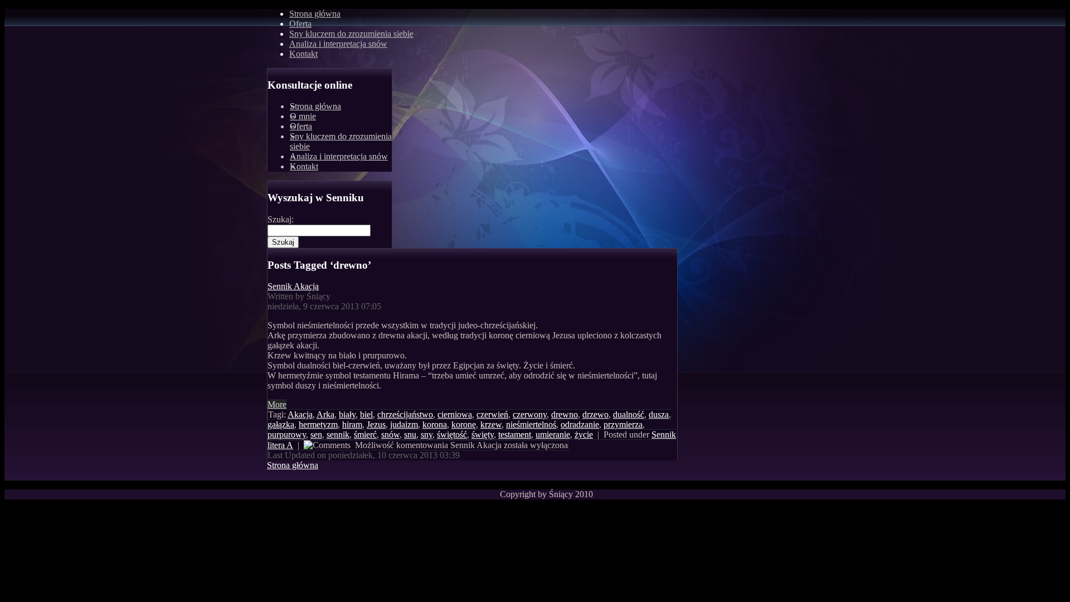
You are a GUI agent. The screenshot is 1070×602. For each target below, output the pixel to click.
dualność (628, 414)
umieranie (553, 434)
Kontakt (304, 166)
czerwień (492, 414)
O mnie (303, 116)
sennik (338, 434)
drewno (564, 414)
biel (366, 414)
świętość (452, 434)
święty (482, 434)
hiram (352, 424)
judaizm (404, 424)
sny (426, 434)
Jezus (376, 424)
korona (434, 424)
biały (347, 414)
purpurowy (287, 434)
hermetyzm (318, 424)
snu (410, 434)
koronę (463, 424)
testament (514, 434)
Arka (325, 414)
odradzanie (580, 424)
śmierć (365, 434)
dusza (659, 414)
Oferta (301, 126)
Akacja (300, 414)
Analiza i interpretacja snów (339, 156)
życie (584, 434)
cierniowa (454, 414)
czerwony (530, 414)
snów (390, 434)
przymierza (623, 424)
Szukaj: (281, 219)
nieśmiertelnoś (531, 424)
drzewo (595, 414)
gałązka (281, 424)
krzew (491, 424)
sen (316, 434)
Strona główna (315, 13)
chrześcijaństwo (405, 414)
